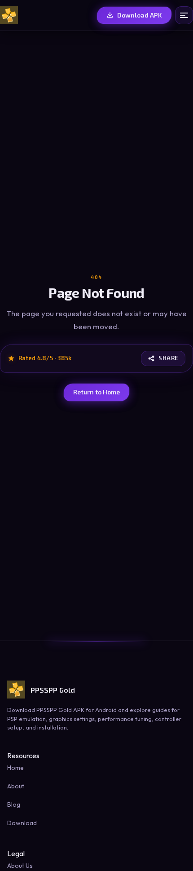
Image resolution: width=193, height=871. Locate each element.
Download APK (139, 15)
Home (15, 768)
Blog (13, 804)
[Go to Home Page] (9, 15)
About (15, 786)
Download (22, 823)
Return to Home (96, 392)
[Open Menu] (184, 15)
